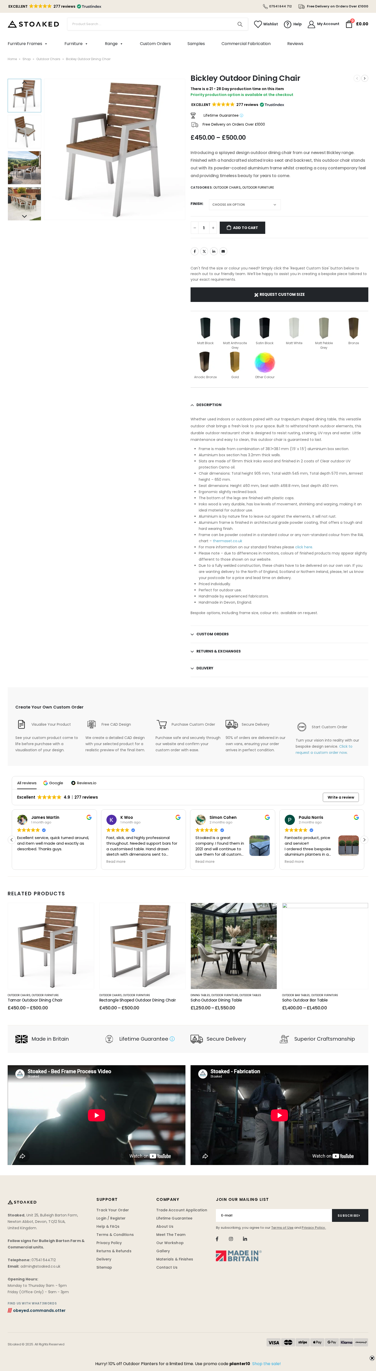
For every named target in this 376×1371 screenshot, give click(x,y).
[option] (24, 96)
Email (223, 251)
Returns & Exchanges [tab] (218, 651)
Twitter (204, 251)
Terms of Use (282, 1227)
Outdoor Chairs (48, 59)
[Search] (240, 24)
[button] (54, 6)
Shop (27, 59)
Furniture (73, 44)
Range (111, 44)
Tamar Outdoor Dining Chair (35, 1000)
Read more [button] (116, 861)
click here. (303, 547)
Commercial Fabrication (246, 44)
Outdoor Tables (250, 995)
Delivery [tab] (204, 668)
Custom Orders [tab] (212, 634)
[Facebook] (217, 1239)
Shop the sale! (266, 1364)
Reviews (295, 44)
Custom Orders (155, 44)
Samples (196, 44)
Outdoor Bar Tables (296, 995)
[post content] (51, 946)
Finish (196, 203)
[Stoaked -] (33, 24)
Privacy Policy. (314, 1227)
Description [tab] (209, 404)
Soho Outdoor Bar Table (305, 1000)
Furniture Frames (25, 44)
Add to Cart (245, 227)
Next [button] (24, 217)
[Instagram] (231, 1239)
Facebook (195, 251)
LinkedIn (214, 251)
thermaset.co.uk (227, 540)
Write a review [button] (341, 797)
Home (12, 59)
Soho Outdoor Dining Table (216, 1000)
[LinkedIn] (245, 1239)
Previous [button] (24, 82)
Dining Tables (200, 995)
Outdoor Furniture (258, 187)
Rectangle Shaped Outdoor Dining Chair (137, 1000)
